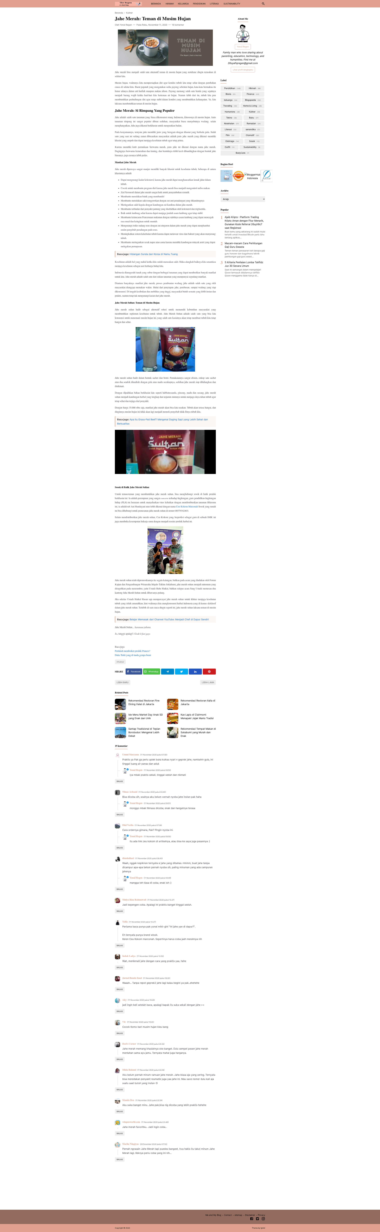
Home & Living (252, 105)
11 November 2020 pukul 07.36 (148, 825)
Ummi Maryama (130, 754)
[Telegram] (167, 672)
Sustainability (252, 147)
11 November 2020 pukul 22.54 (149, 1100)
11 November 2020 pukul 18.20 (157, 978)
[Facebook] (252, 1219)
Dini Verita (127, 825)
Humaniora (232, 111)
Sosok (254, 141)
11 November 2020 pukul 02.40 (152, 792)
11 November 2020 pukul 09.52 (157, 770)
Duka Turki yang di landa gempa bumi (133, 655)
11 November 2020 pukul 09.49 (157, 878)
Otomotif (252, 135)
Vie (124, 1021)
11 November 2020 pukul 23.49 (155, 1122)
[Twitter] (181, 672)
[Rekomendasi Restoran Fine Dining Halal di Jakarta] (120, 704)
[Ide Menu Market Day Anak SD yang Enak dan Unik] (120, 718)
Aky (124, 999)
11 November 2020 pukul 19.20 (140, 1022)
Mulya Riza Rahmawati (134, 899)
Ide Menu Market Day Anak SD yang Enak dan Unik (145, 716)
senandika (252, 129)
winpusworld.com (131, 1122)
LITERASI (214, 3)
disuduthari (128, 858)
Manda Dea (128, 1100)
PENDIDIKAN (199, 3)
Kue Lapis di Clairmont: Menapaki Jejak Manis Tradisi (197, 716)
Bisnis (230, 94)
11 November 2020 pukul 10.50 (150, 956)
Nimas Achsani (129, 791)
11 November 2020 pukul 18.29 (141, 1000)
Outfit (229, 147)
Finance (253, 94)
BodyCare (242, 153)
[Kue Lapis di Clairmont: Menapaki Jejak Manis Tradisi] (172, 718)
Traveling (229, 105)
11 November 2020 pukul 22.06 (151, 1070)
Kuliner (121, 662)
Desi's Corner (129, 1043)
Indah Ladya (129, 956)
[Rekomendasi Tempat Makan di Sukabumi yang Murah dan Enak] (172, 732)
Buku (253, 117)
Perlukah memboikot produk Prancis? (132, 650)
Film (230, 135)
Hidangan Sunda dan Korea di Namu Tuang (154, 254)
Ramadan (253, 123)
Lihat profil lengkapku (243, 69)
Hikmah (254, 88)
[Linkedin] (195, 672)
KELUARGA (183, 3)
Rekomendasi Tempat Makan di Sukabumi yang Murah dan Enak (198, 732)
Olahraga (231, 141)
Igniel (263, 1228)
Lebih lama (208, 682)
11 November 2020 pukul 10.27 (161, 900)
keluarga (230, 100)
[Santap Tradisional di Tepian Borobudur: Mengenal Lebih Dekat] (120, 732)
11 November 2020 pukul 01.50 (154, 755)
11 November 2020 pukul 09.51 (157, 803)
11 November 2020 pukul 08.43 (149, 858)
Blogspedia (252, 100)
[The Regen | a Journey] (128, 3)
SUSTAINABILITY (232, 3)
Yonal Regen (136, 770)
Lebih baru (123, 682)
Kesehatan (231, 123)
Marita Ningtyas (130, 1144)
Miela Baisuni (129, 1069)
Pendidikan (232, 88)
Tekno (231, 117)
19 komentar (178, 24)
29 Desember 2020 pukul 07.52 (154, 1144)
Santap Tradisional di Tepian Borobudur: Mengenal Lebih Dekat (144, 732)
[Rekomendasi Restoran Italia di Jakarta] (172, 704)
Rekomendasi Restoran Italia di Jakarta (198, 702)
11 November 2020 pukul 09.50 (157, 836)
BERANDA (156, 3)
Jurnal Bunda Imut (132, 978)
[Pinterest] (209, 672)
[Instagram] (263, 1219)
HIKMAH (170, 3)
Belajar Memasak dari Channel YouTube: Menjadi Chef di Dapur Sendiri (169, 619)
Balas (120, 781)
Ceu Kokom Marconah (187, 506)
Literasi (230, 129)
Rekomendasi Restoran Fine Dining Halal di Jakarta (143, 702)
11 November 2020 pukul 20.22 (151, 1044)
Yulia (125, 921)
